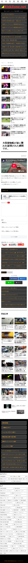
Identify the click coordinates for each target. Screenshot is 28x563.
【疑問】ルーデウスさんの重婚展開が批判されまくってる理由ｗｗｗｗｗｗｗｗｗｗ (14, 24)
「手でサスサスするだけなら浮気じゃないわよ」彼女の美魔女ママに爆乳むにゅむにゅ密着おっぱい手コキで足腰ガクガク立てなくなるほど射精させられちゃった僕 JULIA (14, 298)
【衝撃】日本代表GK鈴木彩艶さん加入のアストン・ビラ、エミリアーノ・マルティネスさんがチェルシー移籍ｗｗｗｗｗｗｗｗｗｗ (14, 464)
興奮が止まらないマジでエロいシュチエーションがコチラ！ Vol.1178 (14, 53)
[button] (18, 282)
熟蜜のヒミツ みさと (6, 301)
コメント (4, 202)
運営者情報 (5, 423)
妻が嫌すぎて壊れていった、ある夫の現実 (11, 36)
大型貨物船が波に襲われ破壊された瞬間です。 (13, 146)
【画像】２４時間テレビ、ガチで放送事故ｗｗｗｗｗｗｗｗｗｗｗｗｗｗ (14, 265)
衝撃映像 (4, 272)
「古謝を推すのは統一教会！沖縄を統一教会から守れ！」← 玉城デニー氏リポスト (14, 50)
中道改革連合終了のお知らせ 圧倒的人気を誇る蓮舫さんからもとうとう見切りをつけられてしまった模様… (14, 259)
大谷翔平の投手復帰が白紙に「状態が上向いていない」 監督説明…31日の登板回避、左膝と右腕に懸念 (14, 20)
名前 (2, 220)
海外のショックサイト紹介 (9, 441)
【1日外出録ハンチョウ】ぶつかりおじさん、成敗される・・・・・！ (14, 262)
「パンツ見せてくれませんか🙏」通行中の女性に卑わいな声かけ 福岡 (14, 252)
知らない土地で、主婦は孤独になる (10, 249)
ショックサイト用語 (7, 446)
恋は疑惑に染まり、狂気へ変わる (9, 288)
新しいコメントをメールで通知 (10, 227)
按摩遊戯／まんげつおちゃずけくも (10, 294)
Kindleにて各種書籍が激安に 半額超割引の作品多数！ (14, 43)
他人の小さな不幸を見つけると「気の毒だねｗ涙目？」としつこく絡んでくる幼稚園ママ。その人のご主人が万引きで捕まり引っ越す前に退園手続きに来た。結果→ (14, 460)
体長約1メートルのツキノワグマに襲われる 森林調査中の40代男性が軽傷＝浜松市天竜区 (14, 256)
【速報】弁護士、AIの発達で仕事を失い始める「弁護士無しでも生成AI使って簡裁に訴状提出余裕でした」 (14, 467)
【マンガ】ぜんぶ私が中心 (8, 14)
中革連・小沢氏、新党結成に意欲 (9, 40)
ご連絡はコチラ (6, 427)
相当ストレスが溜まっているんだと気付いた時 (12, 30)
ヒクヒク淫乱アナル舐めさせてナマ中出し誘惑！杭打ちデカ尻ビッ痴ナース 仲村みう (14, 304)
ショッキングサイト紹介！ (9, 432)
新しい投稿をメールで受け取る (10, 231)
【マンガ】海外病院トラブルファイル (10, 450)
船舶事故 (10, 272)
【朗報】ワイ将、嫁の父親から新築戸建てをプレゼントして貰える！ (14, 46)
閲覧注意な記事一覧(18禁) (9, 436)
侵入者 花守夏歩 (5, 291)
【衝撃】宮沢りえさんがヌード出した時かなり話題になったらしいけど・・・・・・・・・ (14, 17)
